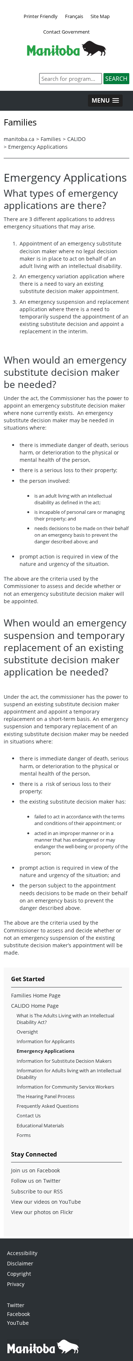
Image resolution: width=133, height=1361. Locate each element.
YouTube (18, 1322)
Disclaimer (20, 1263)
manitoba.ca (19, 138)
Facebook (18, 1313)
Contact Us (29, 1115)
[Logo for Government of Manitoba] (66, 53)
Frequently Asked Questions (48, 1106)
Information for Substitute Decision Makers (64, 1061)
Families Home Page (36, 995)
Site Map (100, 16)
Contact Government (66, 31)
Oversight (27, 1031)
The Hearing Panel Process (46, 1096)
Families (51, 138)
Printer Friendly (41, 16)
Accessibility (22, 1253)
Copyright (19, 1273)
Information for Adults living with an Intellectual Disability (69, 1073)
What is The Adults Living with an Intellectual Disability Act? (65, 1018)
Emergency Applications (38, 146)
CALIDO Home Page (35, 1005)
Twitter (15, 1305)
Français (74, 16)
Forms (24, 1135)
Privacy (15, 1284)
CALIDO (76, 138)
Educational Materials (40, 1125)
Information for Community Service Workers (65, 1086)
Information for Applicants (46, 1041)
